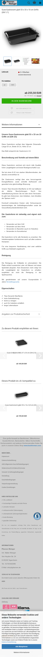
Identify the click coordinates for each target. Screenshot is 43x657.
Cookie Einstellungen (8, 487)
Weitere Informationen (21, 652)
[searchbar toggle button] (29, 3)
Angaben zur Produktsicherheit (16, 314)
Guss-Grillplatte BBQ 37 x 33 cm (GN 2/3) (21, 353)
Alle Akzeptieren (21, 646)
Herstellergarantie (12, 282)
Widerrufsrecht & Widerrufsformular (13, 468)
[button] (39, 355)
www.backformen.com (32, 445)
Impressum (5, 456)
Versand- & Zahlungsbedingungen (13, 472)
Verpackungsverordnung (10, 483)
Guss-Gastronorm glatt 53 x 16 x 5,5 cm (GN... (21, 405)
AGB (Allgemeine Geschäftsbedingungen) (15, 464)
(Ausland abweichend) (24, 75)
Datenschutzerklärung (9, 642)
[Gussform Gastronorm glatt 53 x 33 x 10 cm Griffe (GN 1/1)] (21, 36)
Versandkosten (23, 588)
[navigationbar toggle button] (40, 3)
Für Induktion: (6, 81)
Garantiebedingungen (9, 480)
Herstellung (5, 476)
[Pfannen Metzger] (8, 3)
